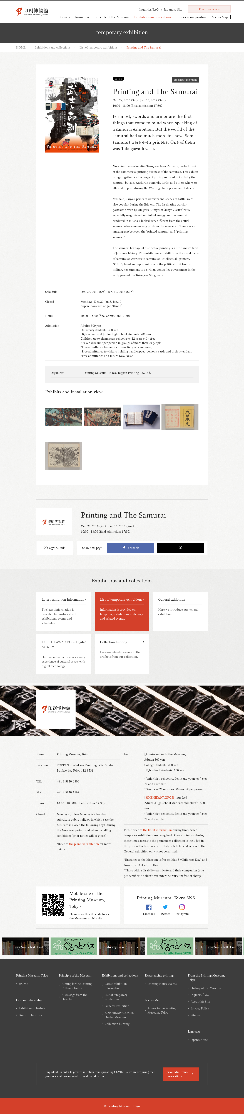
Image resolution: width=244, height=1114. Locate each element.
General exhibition (117, 1005)
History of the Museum (206, 988)
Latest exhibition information (116, 985)
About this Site (200, 1001)
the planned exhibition (84, 843)
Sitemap (196, 1015)
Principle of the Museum (111, 16)
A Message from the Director (74, 997)
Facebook (132, 547)
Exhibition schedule (32, 1008)
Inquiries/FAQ (200, 994)
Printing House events (162, 983)
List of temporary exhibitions (98, 47)
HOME (21, 47)
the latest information (157, 829)
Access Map (220, 16)
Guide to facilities (30, 1015)
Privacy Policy (200, 1008)
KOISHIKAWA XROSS (160, 797)
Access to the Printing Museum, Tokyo (162, 1010)
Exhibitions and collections (152, 16)
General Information (74, 16)
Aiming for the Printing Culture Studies (77, 985)
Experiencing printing (191, 16)
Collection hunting (117, 1023)
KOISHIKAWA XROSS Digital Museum (119, 1014)
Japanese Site (199, 1039)
